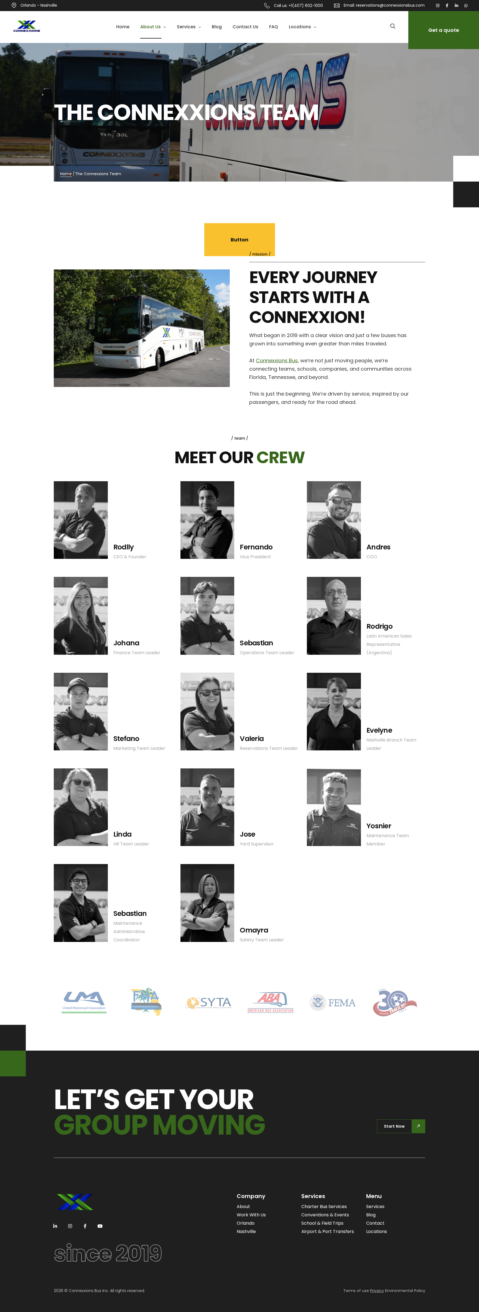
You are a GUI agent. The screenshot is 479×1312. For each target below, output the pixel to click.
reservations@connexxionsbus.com (390, 5)
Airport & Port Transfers (327, 1231)
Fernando (256, 547)
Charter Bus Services (324, 1206)
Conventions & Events (325, 1215)
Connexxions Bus (277, 360)
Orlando (245, 1223)
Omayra (254, 930)
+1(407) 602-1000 (306, 5)
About (243, 1206)
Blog (217, 27)
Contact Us (245, 27)
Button (239, 239)
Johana (126, 643)
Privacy (377, 1290)
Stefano (126, 738)
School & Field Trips (322, 1223)
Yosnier (378, 826)
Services (186, 27)
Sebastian (256, 643)
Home (122, 27)
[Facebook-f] (447, 5)
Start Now (394, 1126)
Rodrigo (379, 626)
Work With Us (251, 1215)
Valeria (252, 738)
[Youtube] (100, 1226)
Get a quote (443, 30)
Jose (247, 834)
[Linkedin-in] (456, 5)
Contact (375, 1223)
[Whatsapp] (466, 5)
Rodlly (123, 547)
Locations (300, 27)
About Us (150, 27)
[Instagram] (438, 5)
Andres (378, 547)
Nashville (246, 1231)
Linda (122, 834)
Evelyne (379, 730)
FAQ (273, 27)
